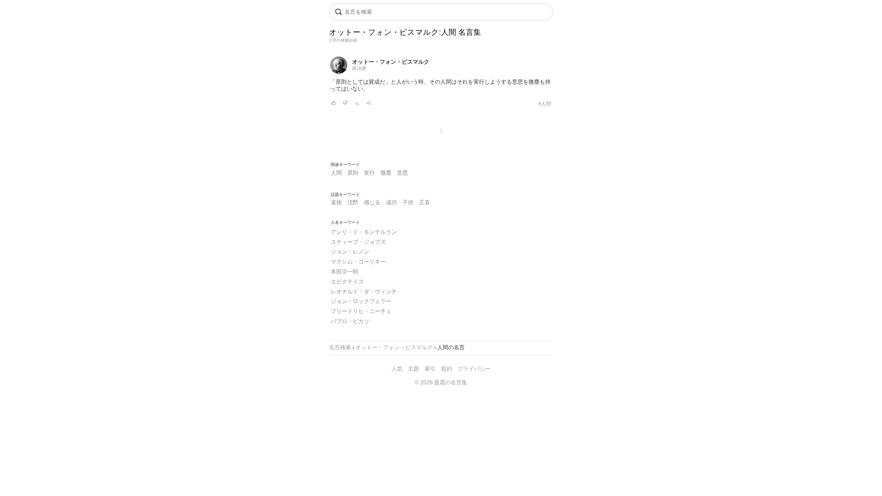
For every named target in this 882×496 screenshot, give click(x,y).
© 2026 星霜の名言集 (441, 382)
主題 (413, 369)
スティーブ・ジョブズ (358, 242)
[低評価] (345, 103)
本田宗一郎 (344, 272)
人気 (396, 369)
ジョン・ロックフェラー (361, 301)
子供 (407, 202)
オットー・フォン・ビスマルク (390, 62)
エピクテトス (347, 282)
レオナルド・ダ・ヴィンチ (364, 291)
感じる (372, 202)
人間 (336, 173)
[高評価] (333, 103)
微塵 (385, 173)
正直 (424, 202)
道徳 (336, 202)
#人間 (545, 103)
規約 (446, 369)
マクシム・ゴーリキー (358, 262)
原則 (352, 173)
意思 (402, 173)
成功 (391, 202)
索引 (429, 369)
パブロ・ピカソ (350, 321)
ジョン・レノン (350, 252)
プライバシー (474, 369)
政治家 (359, 68)
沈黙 (352, 202)
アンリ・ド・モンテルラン (364, 232)
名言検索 (340, 347)
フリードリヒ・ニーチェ (361, 311)
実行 (369, 173)
